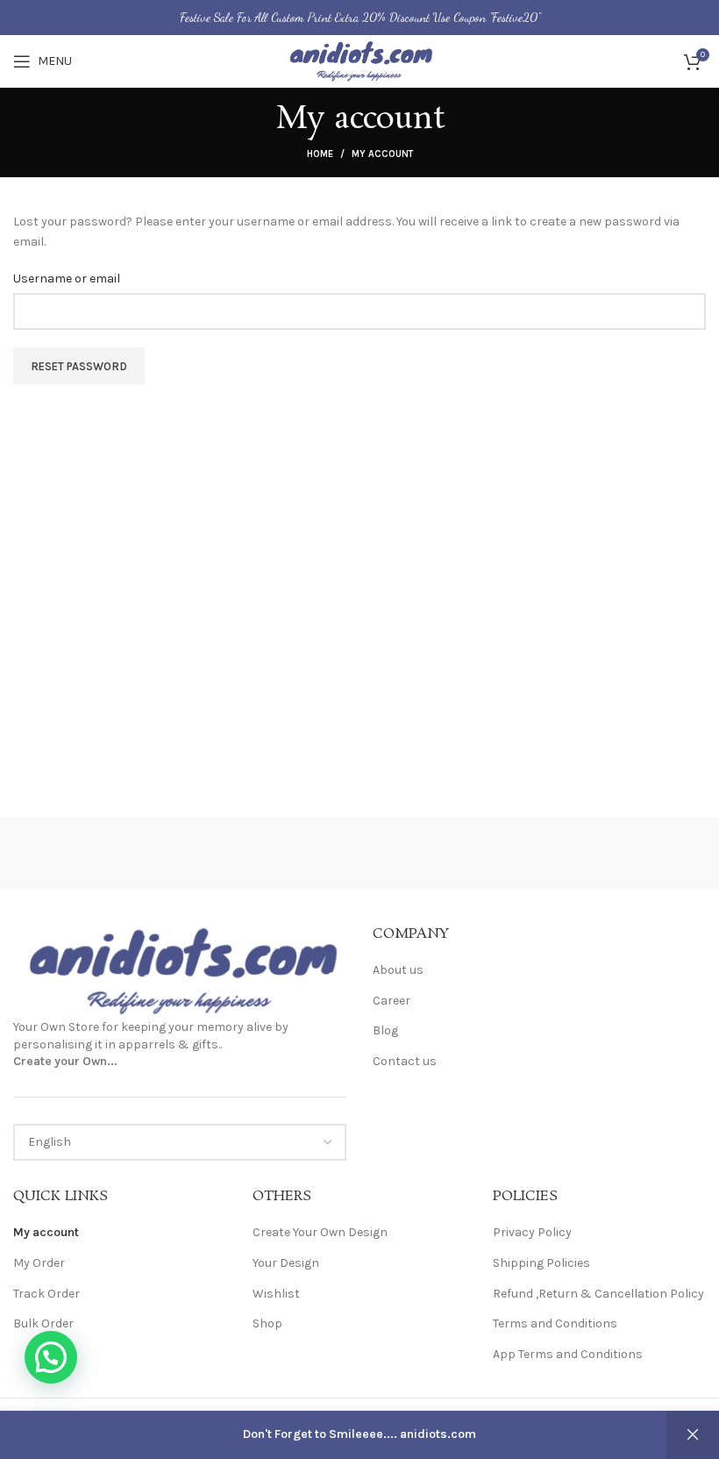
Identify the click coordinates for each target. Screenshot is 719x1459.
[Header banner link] (359, 17)
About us (398, 969)
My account (46, 1232)
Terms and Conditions (555, 1323)
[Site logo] (359, 60)
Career (391, 1000)
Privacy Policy (532, 1232)
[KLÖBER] (618, 853)
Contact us (405, 1061)
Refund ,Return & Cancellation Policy (598, 1293)
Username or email (66, 278)
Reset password (79, 366)
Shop (267, 1323)
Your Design (286, 1262)
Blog (385, 1030)
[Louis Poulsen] (446, 853)
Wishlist (276, 1293)
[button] (51, 1357)
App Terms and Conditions (568, 1354)
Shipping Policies (541, 1262)
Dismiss (692, 1435)
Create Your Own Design (320, 1232)
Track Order (46, 1293)
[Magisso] (273, 853)
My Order (39, 1262)
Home (320, 154)
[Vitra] (99, 853)
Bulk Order (43, 1323)
